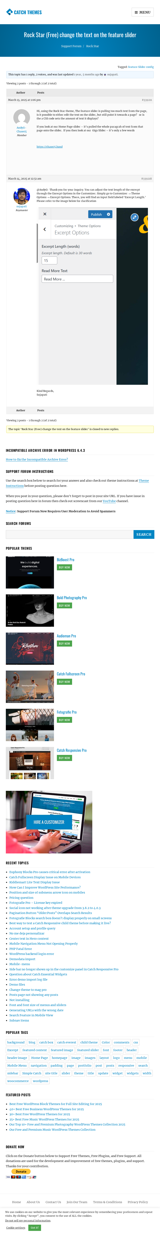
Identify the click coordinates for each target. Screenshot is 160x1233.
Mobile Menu (17, 1065)
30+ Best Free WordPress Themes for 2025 (39, 1114)
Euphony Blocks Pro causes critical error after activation (49, 872)
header (132, 1050)
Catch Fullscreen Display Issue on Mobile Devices (45, 877)
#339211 (147, 99)
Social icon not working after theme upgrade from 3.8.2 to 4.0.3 (55, 908)
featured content (34, 1050)
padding (57, 1065)
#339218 (146, 178)
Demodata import (22, 959)
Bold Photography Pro (72, 597)
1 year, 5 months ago (86, 74)
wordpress (40, 1081)
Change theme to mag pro (28, 990)
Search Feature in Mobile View (31, 1015)
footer (117, 1050)
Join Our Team (77, 1202)
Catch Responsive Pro (72, 750)
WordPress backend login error (31, 954)
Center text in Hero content (29, 939)
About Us (33, 1202)
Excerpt (12, 1050)
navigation (39, 1065)
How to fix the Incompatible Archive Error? (37, 459)
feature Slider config (141, 66)
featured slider (88, 1050)
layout (104, 1058)
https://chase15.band (49, 146)
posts (110, 1065)
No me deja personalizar (26, 933)
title (91, 1073)
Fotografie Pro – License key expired (35, 903)
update (103, 1073)
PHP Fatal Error (20, 949)
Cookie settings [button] (15, 1227)
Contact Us (53, 1202)
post (99, 1065)
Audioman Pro (66, 635)
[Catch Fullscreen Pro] (31, 687)
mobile (141, 1058)
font (106, 1050)
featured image (62, 1050)
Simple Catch (31, 1073)
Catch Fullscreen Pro (71, 673)
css (136, 1042)
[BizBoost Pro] (31, 572)
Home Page (39, 1058)
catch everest (66, 1042)
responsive (126, 1065)
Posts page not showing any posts (33, 995)
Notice (10, 511)
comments (121, 1042)
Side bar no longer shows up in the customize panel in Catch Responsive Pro (64, 969)
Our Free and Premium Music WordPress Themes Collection (52, 1130)
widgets (133, 1073)
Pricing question (21, 898)
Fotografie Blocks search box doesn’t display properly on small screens (60, 918)
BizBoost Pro (65, 559)
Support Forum (71, 46)
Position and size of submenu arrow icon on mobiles (47, 892)
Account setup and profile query (32, 928)
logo (116, 1058)
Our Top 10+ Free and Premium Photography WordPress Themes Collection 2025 (67, 1124)
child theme (89, 1042)
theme (79, 1073)
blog (32, 1042)
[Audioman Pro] (31, 648)
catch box (46, 1042)
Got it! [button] (35, 1227)
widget (117, 1073)
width (147, 1073)
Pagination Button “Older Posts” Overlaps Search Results (50, 913)
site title (51, 1073)
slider (66, 1073)
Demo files (17, 984)
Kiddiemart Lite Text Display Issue (34, 882)
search (143, 1065)
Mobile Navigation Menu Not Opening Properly (43, 944)
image (76, 1058)
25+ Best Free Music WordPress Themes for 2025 (44, 1119)
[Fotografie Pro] (31, 725)
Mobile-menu (19, 964)
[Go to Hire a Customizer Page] (80, 822)
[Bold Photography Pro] (31, 610)
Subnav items (19, 1020)
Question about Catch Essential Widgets (38, 974)
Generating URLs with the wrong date (36, 1010)
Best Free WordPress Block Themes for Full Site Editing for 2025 (55, 1104)
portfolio (84, 1065)
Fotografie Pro (67, 712)
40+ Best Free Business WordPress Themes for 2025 (46, 1109)
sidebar (12, 1073)
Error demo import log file (28, 979)
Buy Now (64, 567)
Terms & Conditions (107, 1202)
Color (106, 1042)
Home (16, 1202)
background (16, 1042)
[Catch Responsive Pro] (31, 763)
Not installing (19, 1000)
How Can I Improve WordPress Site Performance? (45, 887)
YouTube (109, 501)
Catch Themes (28, 12)
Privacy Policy (138, 1202)
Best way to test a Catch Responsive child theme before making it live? (60, 923)
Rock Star (92, 46)
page (70, 1065)
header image (17, 1058)
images (90, 1058)
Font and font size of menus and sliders (37, 1005)
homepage (59, 1058)
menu (128, 1058)
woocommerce (18, 1081)
